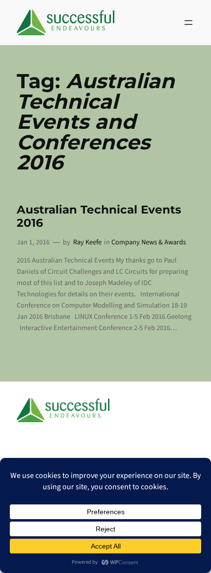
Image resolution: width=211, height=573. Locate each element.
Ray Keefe (87, 242)
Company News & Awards (148, 242)
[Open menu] (188, 22)
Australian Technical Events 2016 (99, 216)
